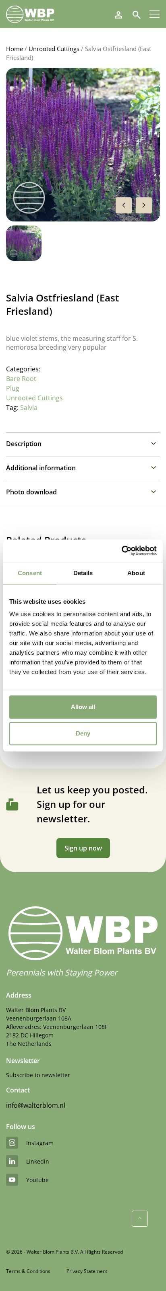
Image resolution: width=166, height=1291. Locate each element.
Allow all (83, 706)
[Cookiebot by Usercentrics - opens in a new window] (121, 550)
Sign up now (83, 848)
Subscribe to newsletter (38, 1075)
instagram (40, 1143)
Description (24, 443)
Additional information (41, 467)
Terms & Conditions (28, 1271)
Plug (12, 388)
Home (14, 49)
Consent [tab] (30, 573)
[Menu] (154, 14)
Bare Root (21, 378)
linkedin (37, 1161)
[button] (144, 205)
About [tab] (136, 573)
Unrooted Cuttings (54, 49)
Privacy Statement (86, 1271)
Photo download (31, 492)
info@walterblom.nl (35, 1105)
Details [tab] (83, 573)
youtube (37, 1180)
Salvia (28, 407)
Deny (83, 733)
